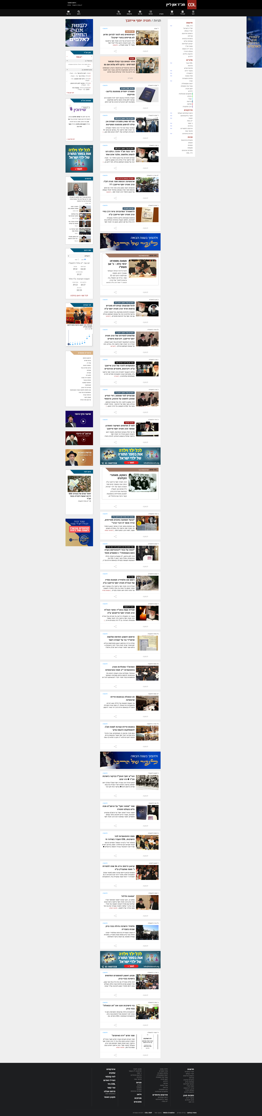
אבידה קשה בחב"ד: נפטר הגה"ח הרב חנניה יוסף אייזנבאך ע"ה (119, 611)
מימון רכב (88, 375)
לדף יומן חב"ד (70, 93)
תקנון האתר (109, 1097)
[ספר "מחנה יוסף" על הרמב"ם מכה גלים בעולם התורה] (147, 812)
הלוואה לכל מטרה (86, 378)
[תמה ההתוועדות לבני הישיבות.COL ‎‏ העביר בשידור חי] (147, 842)
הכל (171, 26)
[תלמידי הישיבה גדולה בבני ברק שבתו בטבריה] (147, 932)
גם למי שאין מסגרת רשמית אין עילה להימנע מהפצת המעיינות (120, 123)
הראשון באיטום (87, 358)
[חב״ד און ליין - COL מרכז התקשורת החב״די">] (180, 4)
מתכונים (138, 1101)
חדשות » (104, 28)
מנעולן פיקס (88, 397)
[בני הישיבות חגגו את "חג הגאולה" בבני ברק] (147, 1011)
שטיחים (89, 370)
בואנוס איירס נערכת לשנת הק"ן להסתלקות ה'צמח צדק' (120, 728)
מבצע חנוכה (137, 1069)
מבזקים (138, 1098)
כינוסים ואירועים (188, 1076)
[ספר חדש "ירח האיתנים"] (147, 1041)
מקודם (130, 78)
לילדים (165, 1081)
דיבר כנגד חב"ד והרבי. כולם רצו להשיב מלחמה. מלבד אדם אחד (120, 153)
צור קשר (111, 1087)
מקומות (139, 1087)
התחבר (70, 3)
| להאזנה (115, 45)
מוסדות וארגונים (136, 1091)
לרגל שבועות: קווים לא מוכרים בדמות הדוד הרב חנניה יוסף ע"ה (119, 307)
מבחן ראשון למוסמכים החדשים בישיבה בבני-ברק (120, 977)
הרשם (74, 3)
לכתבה (145, 51)
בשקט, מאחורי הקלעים (118, 477)
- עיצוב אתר (164, 1113)
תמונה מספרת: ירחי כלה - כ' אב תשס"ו (117, 264)
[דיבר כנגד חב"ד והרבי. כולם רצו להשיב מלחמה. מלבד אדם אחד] (147, 154)
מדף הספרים (163, 1071)
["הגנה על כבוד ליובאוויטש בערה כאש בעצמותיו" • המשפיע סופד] (147, 553)
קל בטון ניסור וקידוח (85, 400)
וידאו (139, 1094)
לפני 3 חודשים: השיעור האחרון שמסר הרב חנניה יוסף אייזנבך (120, 427)
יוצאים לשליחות (188, 1084)
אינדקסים (110, 1069)
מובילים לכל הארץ (86, 387)
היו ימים (191, 1102)
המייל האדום (109, 1080)
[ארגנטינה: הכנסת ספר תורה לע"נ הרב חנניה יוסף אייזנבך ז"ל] (147, 184)
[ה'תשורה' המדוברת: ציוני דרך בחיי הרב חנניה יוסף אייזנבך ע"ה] (147, 214)
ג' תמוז (139, 1073)
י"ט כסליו (165, 1101)
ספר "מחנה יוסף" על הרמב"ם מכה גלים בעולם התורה (119, 808)
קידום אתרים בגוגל (86, 368)
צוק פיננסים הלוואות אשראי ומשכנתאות (80, 390)
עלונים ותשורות (163, 1073)
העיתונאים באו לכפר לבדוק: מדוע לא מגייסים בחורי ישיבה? (119, 36)
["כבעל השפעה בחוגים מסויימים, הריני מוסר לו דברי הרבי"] (147, 523)
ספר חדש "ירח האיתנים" (123, 1035)
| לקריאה (113, 346)
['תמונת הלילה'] (147, 902)
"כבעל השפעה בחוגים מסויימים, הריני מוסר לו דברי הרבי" (120, 521)
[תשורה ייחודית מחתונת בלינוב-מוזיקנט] (147, 94)
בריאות (165, 1087)
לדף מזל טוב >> (71, 139)
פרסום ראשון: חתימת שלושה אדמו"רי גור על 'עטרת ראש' (121, 638)
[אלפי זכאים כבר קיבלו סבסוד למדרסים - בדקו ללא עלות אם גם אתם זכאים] (147, 65)
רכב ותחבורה (163, 1089)
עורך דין (88, 363)
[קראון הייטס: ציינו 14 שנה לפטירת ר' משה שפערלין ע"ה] (147, 872)
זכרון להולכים (189, 1100)
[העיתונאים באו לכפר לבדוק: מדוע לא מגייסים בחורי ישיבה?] (147, 37)
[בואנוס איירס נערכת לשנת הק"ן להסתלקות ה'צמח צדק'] (147, 733)
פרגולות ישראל (87, 395)
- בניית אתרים (186, 1113)
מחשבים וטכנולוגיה (161, 1091)
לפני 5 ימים (87, 329)
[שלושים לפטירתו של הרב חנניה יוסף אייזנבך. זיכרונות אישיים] (147, 339)
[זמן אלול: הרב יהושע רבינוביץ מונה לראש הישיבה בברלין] (79, 315)
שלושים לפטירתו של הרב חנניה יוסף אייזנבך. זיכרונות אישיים (120, 337)
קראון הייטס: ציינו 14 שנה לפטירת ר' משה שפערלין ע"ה (119, 868)
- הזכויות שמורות (142, 1113)
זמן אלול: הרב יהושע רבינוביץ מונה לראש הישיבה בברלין (79, 326)
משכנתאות (88, 385)
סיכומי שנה (138, 1079)
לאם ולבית (164, 1079)
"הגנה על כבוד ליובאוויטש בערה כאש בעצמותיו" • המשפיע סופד (119, 551)
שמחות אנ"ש (189, 1082)
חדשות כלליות (189, 1092)
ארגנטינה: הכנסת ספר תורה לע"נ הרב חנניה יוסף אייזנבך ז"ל (119, 183)
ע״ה (80, 73)
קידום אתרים (87, 360)
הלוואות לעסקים (86, 382)
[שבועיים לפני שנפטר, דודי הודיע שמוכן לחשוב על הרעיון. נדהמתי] (147, 399)
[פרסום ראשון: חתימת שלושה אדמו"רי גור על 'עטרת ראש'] (147, 643)
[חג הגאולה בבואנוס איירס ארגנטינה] (147, 703)
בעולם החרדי (189, 1090)
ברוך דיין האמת (189, 1088)
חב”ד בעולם (190, 1074)
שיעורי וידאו (190, 1098)
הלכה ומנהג (164, 1069)
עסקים (112, 1072)
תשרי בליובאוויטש (162, 1099)
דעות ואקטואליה (162, 1075)
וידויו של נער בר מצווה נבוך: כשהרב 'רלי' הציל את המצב (79, 494)
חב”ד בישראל (189, 1072)
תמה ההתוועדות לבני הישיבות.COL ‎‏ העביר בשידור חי (120, 838)
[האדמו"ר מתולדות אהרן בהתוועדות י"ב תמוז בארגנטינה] (147, 673)
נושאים (139, 1089)
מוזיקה (165, 1083)
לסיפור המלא (113, 908)
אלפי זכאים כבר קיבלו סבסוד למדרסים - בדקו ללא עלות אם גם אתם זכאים (119, 64)
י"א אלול (83, 499)
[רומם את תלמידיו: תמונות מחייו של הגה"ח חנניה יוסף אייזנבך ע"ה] (147, 583)
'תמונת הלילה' (128, 896)
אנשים (139, 1085)
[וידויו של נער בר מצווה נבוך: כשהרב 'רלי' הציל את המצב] (79, 484)
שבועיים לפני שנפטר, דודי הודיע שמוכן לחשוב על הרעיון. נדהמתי (119, 397)
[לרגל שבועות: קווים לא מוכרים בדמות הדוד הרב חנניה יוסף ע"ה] (147, 309)
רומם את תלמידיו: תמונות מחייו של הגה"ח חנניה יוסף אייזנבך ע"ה (119, 581)
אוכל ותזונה (164, 1085)
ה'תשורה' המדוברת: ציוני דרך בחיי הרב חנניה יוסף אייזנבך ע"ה (119, 213)
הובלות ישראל (87, 380)
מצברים (89, 373)
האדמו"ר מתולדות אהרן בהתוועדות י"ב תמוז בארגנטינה (120, 668)
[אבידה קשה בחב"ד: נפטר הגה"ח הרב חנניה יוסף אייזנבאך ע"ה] (147, 613)
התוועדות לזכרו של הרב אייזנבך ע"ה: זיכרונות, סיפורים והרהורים (119, 367)
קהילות (191, 1078)
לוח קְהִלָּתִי (110, 1076)
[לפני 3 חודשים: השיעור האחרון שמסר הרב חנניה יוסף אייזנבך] (147, 429)
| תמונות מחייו (106, 590)
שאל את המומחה (162, 1077)
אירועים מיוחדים (136, 1075)
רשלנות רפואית (87, 365)
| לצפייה (116, 376)
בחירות (139, 1077)
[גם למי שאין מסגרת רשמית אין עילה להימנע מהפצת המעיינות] (147, 124)
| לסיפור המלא (109, 530)
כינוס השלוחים (163, 1097)
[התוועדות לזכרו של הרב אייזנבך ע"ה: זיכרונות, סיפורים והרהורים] (147, 369)
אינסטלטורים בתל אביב (85, 392)
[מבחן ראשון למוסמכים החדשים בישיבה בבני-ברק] (147, 981)
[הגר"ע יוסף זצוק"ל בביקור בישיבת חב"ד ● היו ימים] (147, 782)
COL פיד (111, 1084)
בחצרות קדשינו (189, 1080)
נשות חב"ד (190, 1086)
